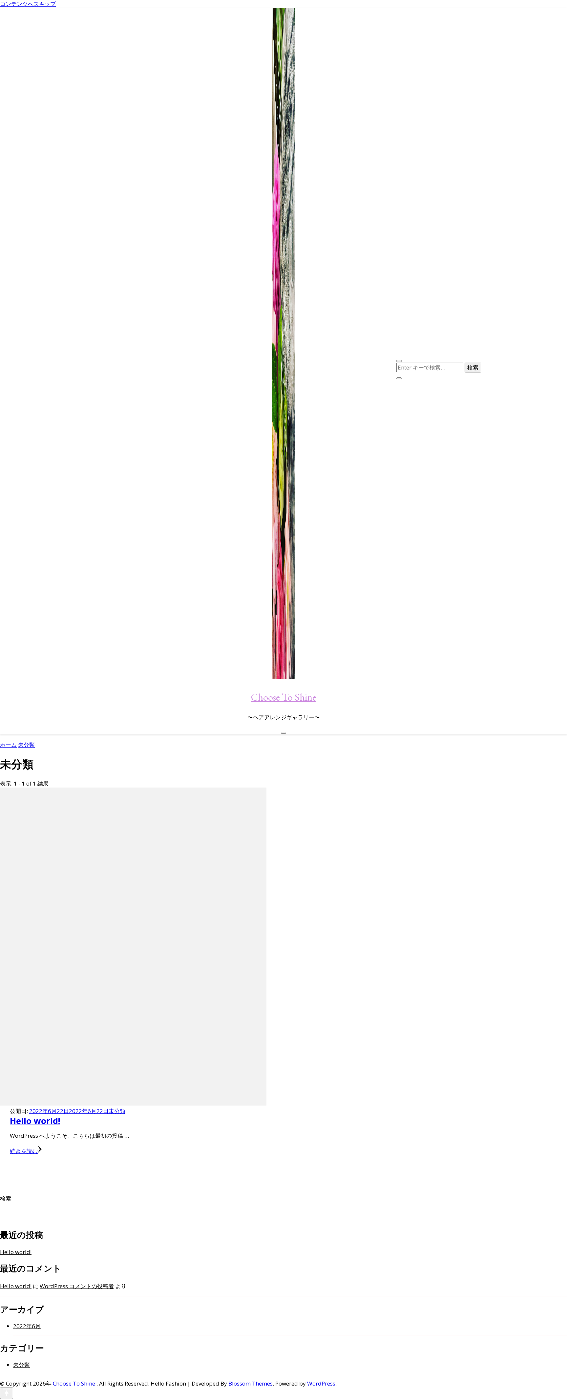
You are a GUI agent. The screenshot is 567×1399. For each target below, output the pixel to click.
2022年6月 (27, 1326)
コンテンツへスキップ (28, 4)
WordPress (321, 1383)
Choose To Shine (283, 697)
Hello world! (35, 1120)
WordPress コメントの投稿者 (77, 1286)
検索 (5, 1198)
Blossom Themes (250, 1383)
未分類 (117, 1111)
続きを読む (24, 1151)
